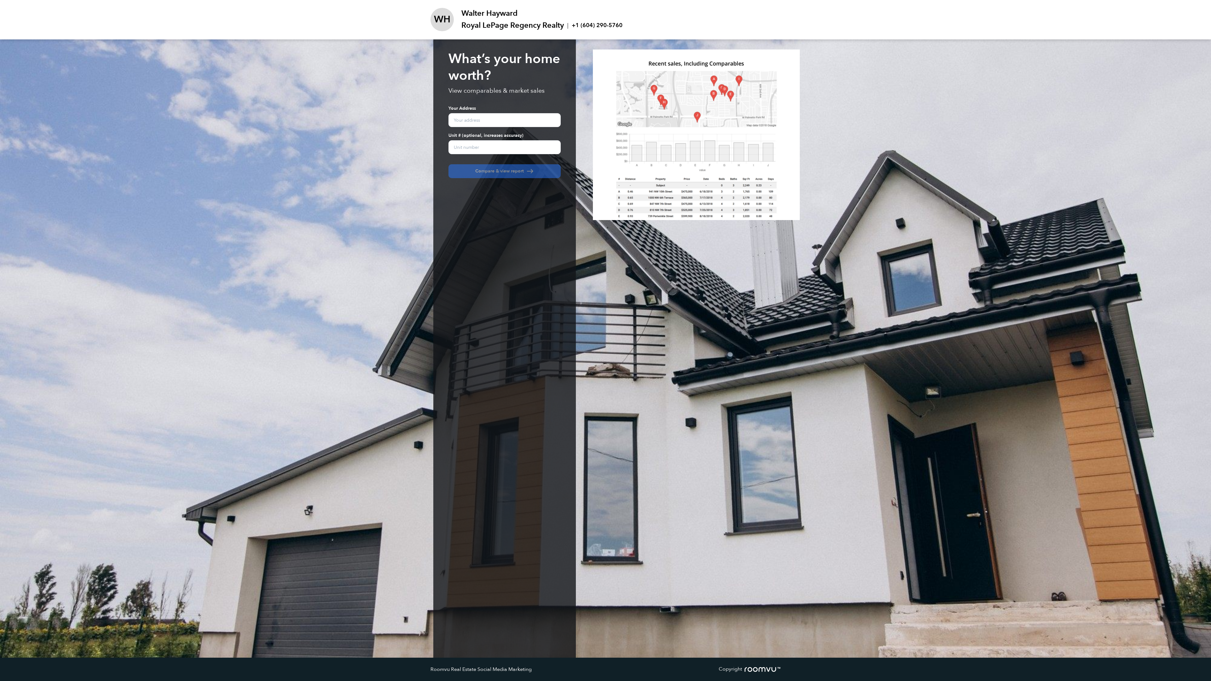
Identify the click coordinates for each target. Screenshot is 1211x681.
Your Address (462, 108)
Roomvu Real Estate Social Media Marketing (481, 669)
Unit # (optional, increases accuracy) (486, 135)
